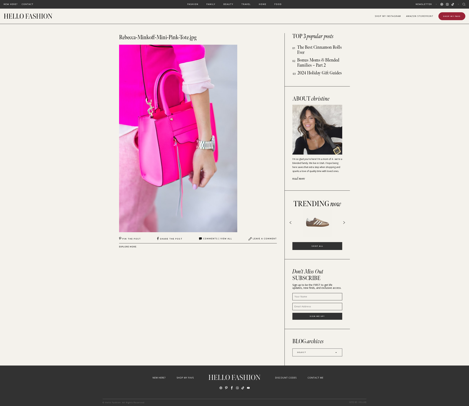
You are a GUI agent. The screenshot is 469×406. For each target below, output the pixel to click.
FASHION (192, 4)
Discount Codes (286, 377)
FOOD (278, 4)
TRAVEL (246, 4)
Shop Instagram (388, 16)
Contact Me (315, 377)
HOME (262, 4)
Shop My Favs (452, 16)
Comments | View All (217, 239)
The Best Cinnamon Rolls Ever (319, 50)
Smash (362, 402)
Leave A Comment (265, 239)
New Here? (11, 4)
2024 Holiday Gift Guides (320, 73)
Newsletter (424, 4)
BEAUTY (228, 4)
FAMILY (210, 4)
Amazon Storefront (419, 16)
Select (301, 352)
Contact (28, 4)
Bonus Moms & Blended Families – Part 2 (318, 62)
